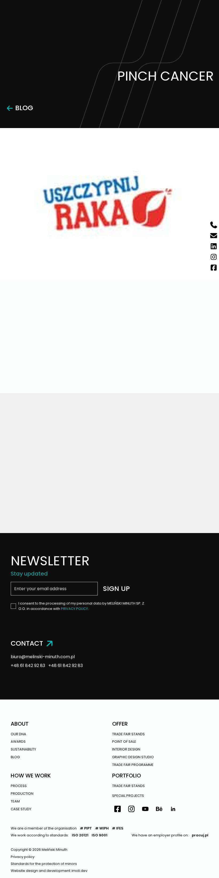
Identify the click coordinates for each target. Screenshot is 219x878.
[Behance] (159, 810)
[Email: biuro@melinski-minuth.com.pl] (213, 235)
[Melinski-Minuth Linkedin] (213, 246)
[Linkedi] (173, 810)
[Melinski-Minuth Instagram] (213, 257)
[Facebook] (117, 810)
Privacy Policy (74, 608)
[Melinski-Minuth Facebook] (213, 267)
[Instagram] (131, 810)
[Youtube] (145, 810)
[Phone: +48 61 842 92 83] (213, 225)
